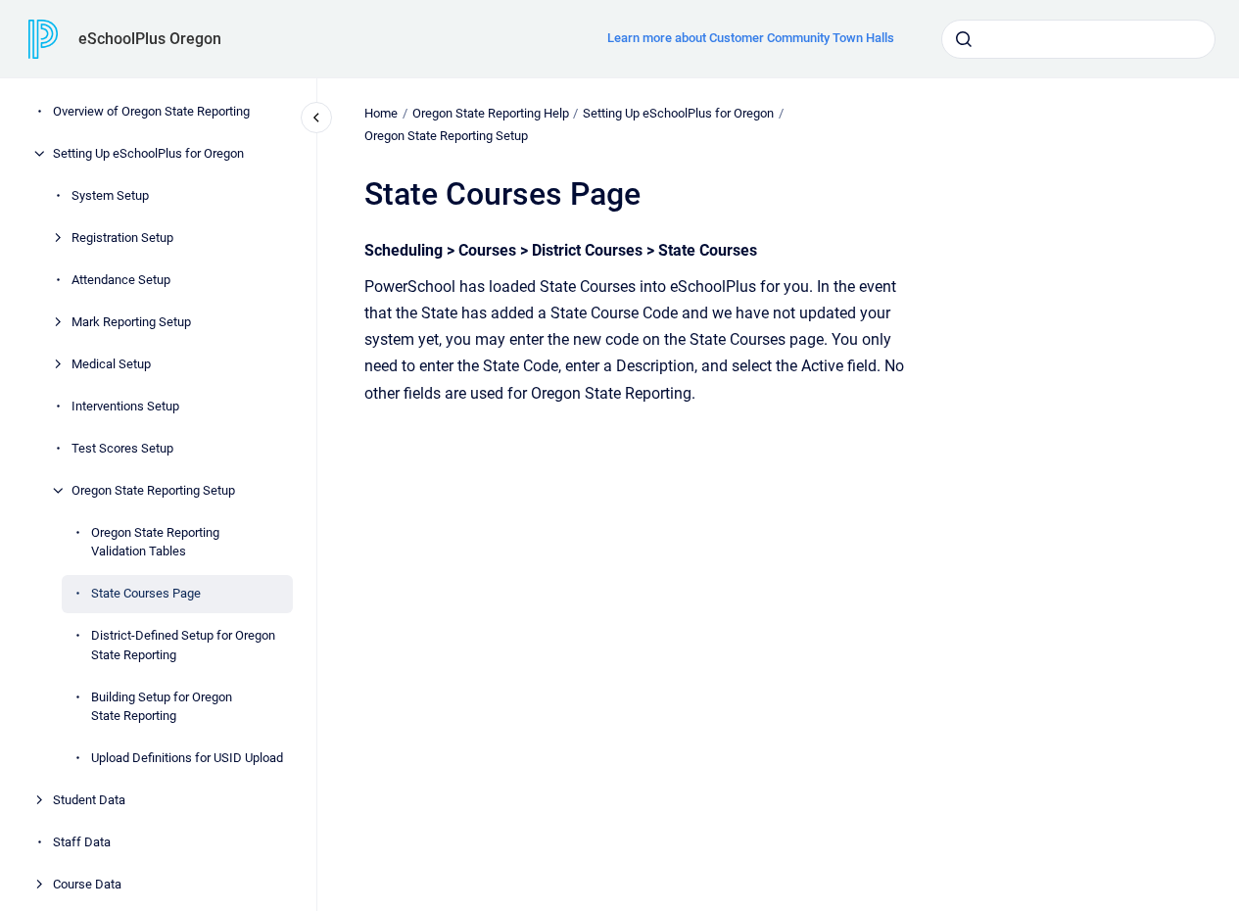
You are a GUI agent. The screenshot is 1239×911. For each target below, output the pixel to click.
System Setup (110, 195)
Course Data (87, 884)
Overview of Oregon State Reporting (151, 111)
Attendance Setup (120, 279)
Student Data (89, 799)
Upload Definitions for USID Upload (187, 757)
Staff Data (82, 842)
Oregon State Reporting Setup (153, 490)
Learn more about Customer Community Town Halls (750, 37)
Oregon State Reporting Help (490, 113)
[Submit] (963, 39)
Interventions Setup (125, 406)
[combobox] (1078, 39)
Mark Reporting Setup (131, 321)
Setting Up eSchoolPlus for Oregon (148, 153)
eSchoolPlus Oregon (149, 38)
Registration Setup (122, 237)
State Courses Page (146, 593)
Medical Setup (111, 364)
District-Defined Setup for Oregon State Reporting (183, 645)
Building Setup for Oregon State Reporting (161, 707)
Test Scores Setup (122, 448)
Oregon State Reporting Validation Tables (155, 542)
